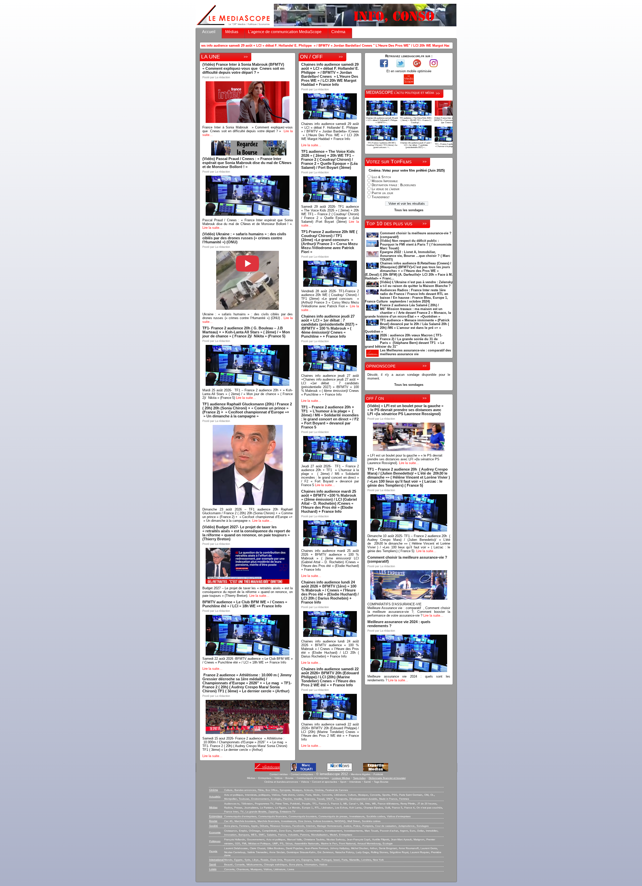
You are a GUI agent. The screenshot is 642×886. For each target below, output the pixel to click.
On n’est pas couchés (429, 807)
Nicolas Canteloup (234, 852)
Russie (264, 859)
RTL (317, 807)
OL (432, 794)
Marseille (354, 859)
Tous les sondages (408, 210)
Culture (228, 790)
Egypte (238, 859)
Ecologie (276, 798)
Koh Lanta (355, 807)
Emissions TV (287, 811)
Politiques (214, 841)
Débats (264, 826)
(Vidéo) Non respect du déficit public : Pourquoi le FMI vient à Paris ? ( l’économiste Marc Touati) (415, 244)
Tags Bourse (381, 781)
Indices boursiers (323, 821)
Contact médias (279, 774)
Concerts (327, 794)
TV (242, 811)
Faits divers (288, 794)
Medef (333, 834)
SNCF (329, 798)
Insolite (298, 798)
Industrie (293, 834)
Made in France (388, 798)
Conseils (240, 864)
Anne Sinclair (277, 852)
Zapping (273, 811)
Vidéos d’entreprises (399, 816)
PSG (394, 794)
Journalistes (251, 807)
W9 (374, 803)
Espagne (306, 859)
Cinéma (338, 32)
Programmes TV (264, 803)
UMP (275, 843)
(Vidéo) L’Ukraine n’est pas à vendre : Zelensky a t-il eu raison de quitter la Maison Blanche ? (416, 284)
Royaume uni (291, 859)
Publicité (378, 774)
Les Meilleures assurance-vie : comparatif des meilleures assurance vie (415, 352)
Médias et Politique (259, 843)
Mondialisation (319, 834)
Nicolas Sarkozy (336, 839)
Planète (287, 798)
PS (281, 843)
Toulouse (244, 798)
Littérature (340, 794)
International (216, 859)
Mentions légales (360, 774)
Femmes (404, 798)
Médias (231, 32)
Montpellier (230, 798)
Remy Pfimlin (407, 803)
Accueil (208, 32)
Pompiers (367, 826)
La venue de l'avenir (385, 189)
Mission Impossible (385, 181)
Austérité (298, 830)
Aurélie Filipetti (380, 839)
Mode (316, 794)
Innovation (230, 834)
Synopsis (285, 790)
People (306, 803)
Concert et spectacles (324, 781)
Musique (297, 790)
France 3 (336, 803)
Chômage (254, 830)
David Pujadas (294, 848)
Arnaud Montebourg (369, 843)
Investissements (353, 830)
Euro (412, 830)
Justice (347, 826)
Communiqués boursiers (302, 816)
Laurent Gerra (429, 848)
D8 (361, 803)
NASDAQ (340, 821)
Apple (254, 826)
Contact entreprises (302, 774)
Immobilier (431, 830)
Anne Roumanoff (409, 848)
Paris (308, 794)
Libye (255, 859)
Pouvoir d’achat (389, 830)
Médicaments (254, 864)
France (282, 834)
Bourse (289, 778)
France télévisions (388, 803)
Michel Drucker (359, 848)
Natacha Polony (344, 852)
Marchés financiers (268, 821)
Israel (336, 859)
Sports (386, 794)
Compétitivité (269, 830)
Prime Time (281, 803)
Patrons (304, 834)
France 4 (409, 807)
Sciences (309, 798)
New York (378, 859)
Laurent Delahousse (236, 848)
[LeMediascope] (233, 26)
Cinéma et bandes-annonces (281, 781)
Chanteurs (242, 869)
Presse (238, 807)
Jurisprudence (406, 826)
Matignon (419, 839)
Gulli (387, 807)
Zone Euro (285, 830)
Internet (310, 826)
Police (356, 826)
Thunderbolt (381, 197)
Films (261, 790)
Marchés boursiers (245, 821)
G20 (237, 843)
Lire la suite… (212, 228)
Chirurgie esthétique (275, 864)
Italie (316, 859)
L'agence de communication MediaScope (285, 32)
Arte (367, 803)
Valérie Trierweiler (257, 852)
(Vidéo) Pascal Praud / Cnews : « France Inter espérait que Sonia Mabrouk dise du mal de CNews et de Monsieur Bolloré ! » (246, 163)
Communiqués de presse (332, 816)
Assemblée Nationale (306, 843)
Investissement (333, 830)
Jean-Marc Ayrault (401, 839)
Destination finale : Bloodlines (394, 185)
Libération (327, 807)
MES (254, 834)
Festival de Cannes (337, 790)
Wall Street (353, 821)
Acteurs (308, 790)
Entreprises (264, 778)
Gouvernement (255, 839)
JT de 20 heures (426, 803)
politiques (264, 794)
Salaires (271, 834)
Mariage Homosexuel (329, 826)
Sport (343, 781)
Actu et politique (233, 794)
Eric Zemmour (325, 852)
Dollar (420, 830)
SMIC (262, 834)
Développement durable (363, 798)
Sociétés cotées (375, 816)
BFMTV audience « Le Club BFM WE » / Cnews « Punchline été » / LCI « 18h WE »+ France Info (244, 604)
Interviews (355, 781)
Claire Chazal (257, 848)
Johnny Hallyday (339, 848)
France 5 (397, 807)
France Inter (231, 811)
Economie (215, 832)
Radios (228, 807)
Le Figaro (280, 807)
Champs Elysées (373, 807)
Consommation (314, 830)
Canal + (353, 803)
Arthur (373, 848)
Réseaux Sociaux (280, 826)
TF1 (314, 803)
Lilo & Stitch (381, 177)
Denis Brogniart (388, 848)
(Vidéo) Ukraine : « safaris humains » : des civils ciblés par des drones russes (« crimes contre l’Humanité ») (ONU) (244, 238)
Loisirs (212, 869)
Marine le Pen (329, 843)
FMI (244, 843)
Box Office (272, 790)
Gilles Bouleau (275, 848)
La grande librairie (256, 811)
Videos (305, 781)
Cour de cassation (385, 826)
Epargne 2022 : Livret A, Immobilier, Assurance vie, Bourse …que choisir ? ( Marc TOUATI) (415, 255)
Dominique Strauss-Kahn (301, 852)
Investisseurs (356, 816)
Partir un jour (382, 193)
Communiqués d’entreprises (240, 816)
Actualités (214, 796)
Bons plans (230, 826)
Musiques (256, 869)
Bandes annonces (245, 790)
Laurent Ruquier (419, 852)
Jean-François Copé (358, 839)
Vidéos (278, 778)
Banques (243, 834)
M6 (345, 803)
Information (310, 864)
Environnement (260, 798)
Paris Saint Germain (410, 794)
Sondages (423, 826)
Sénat (288, 843)
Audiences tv (231, 803)
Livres (300, 794)
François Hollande (234, 839)
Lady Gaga (362, 852)
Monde (228, 859)
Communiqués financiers (272, 816)
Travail (320, 798)
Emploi (243, 830)
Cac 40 (228, 821)
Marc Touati (371, 830)
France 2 (324, 803)
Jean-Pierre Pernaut (316, 848)
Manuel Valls (294, 839)
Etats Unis (276, 859)
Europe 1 (307, 807)
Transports (341, 798)
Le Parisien (266, 807)
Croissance (230, 830)
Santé (367, 781)
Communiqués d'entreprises (313, 778)
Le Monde (294, 807)
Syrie (247, 859)
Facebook (298, 826)
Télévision (247, 803)
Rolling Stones (379, 852)
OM (426, 794)
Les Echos (341, 807)
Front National (347, 843)
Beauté (228, 864)
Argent (404, 830)
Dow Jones (304, 821)
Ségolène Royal (399, 852)
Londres (366, 859)
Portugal (326, 859)
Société (213, 825)
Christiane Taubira (314, 839)
